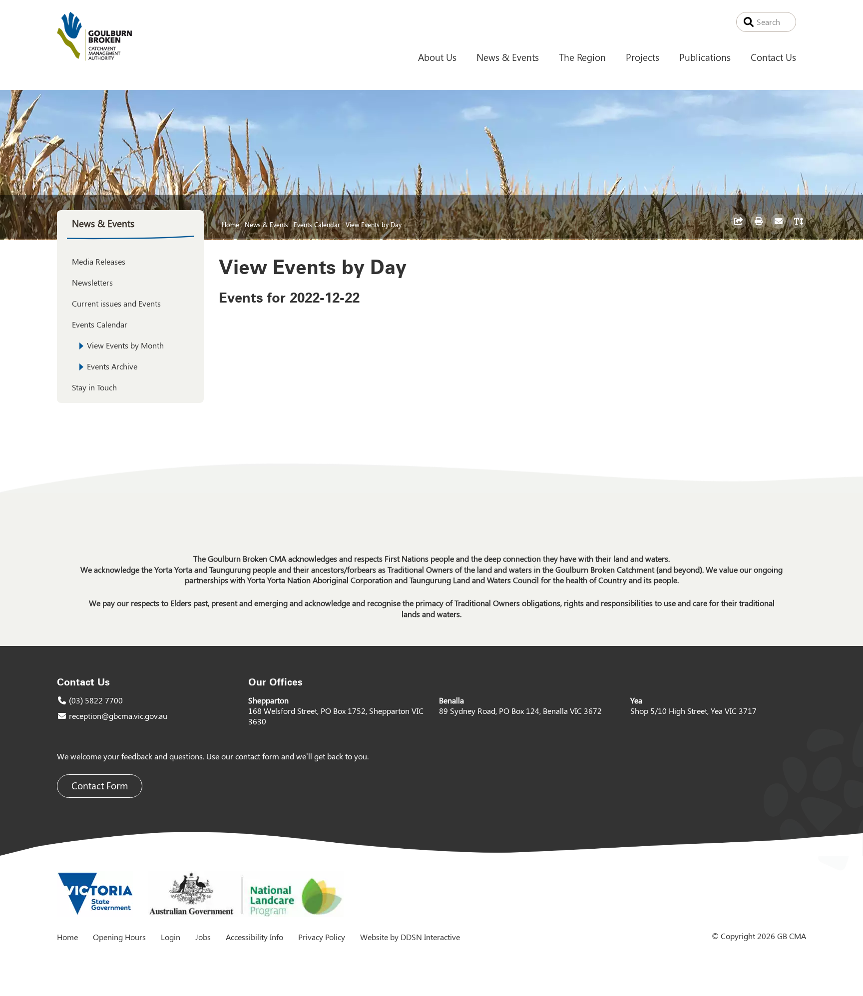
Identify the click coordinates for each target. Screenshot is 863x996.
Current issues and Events (116, 303)
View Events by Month (125, 345)
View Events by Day (374, 224)
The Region (582, 56)
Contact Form (99, 785)
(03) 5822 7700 (96, 700)
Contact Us (773, 56)
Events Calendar (317, 224)
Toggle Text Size (800, 228)
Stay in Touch (94, 387)
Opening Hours (119, 937)
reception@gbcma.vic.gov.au (118, 715)
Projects (642, 56)
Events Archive (112, 366)
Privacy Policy (321, 937)
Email (780, 228)
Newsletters (92, 282)
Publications (705, 56)
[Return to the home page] (94, 57)
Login (170, 937)
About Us (437, 56)
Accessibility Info (254, 937)
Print (760, 228)
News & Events (507, 56)
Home (230, 224)
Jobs (203, 937)
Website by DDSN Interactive (410, 937)
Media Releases (98, 261)
